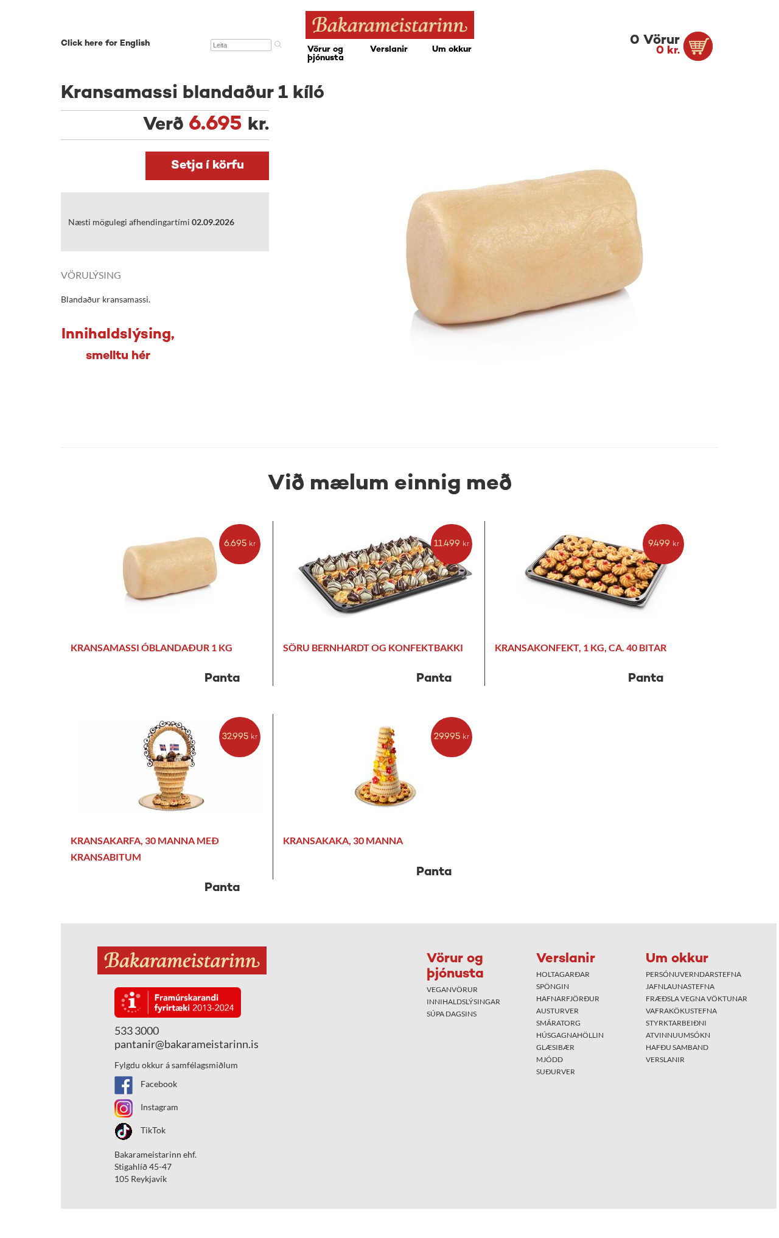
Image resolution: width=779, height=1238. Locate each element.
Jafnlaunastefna (680, 986)
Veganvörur (452, 989)
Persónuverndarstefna (693, 974)
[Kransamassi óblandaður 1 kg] (172, 573)
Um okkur (452, 49)
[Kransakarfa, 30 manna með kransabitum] (172, 766)
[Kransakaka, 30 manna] (384, 766)
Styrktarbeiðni (676, 1022)
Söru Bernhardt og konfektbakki (373, 647)
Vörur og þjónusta (325, 54)
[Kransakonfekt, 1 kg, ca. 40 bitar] (596, 573)
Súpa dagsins (452, 1013)
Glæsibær (555, 1047)
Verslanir (389, 49)
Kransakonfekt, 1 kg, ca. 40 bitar (580, 647)
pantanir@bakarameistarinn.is (186, 1044)
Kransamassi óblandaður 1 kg (151, 647)
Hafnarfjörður (567, 998)
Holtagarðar (563, 974)
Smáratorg (558, 1022)
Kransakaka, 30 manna (343, 840)
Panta (222, 679)
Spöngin (552, 986)
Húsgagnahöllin (570, 1035)
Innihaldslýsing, (118, 345)
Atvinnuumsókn (678, 1035)
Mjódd (549, 1059)
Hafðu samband (677, 1047)
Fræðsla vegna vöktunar (696, 998)
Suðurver (555, 1071)
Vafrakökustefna (681, 1010)
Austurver (557, 1010)
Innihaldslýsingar (463, 1001)
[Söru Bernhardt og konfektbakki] (384, 573)
